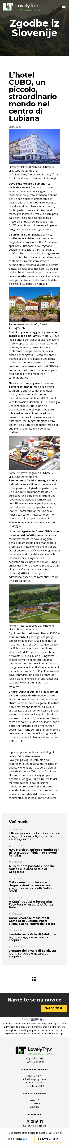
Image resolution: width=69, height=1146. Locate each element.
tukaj (25, 1138)
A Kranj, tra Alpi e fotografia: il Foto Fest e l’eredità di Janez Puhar (31, 904)
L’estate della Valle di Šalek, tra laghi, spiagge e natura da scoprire (32, 953)
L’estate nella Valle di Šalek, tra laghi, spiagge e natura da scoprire (32, 937)
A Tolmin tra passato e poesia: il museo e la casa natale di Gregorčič (33, 869)
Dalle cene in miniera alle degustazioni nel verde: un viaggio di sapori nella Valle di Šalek (31, 887)
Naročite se (54, 1008)
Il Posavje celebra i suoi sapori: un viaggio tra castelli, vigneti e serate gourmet (34, 836)
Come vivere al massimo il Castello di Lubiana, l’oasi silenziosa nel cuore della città (32, 921)
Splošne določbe (34, 1126)
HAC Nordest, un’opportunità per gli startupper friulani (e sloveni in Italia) (34, 852)
